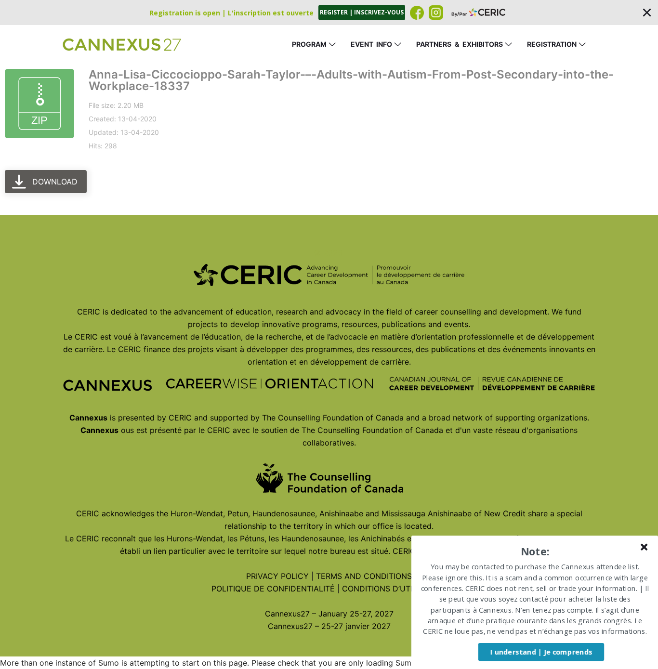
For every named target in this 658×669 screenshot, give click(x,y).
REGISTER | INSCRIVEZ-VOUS (362, 12)
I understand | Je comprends (541, 651)
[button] (329, 12)
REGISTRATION (552, 44)
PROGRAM (309, 44)
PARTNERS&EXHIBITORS (459, 44)
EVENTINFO (371, 44)
